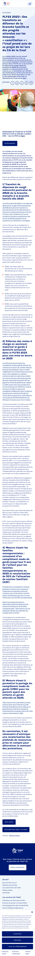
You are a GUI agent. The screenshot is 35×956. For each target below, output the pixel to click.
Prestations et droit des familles (13, 900)
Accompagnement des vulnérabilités (15, 905)
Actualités (6, 893)
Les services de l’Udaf (11, 897)
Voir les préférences (18, 946)
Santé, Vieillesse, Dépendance (12, 908)
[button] (32, 912)
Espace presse (7, 890)
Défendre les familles (9, 885)
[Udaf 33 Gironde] (6, 4)
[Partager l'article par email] (26, 83)
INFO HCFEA (9, 822)
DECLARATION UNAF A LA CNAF (16, 829)
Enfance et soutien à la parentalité (14, 903)
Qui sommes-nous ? (9, 883)
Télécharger (10, 143)
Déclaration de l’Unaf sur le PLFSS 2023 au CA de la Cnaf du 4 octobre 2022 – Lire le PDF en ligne (16, 134)
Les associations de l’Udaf (11, 888)
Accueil (5, 879)
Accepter (17, 934)
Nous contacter (17, 867)
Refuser (17, 940)
